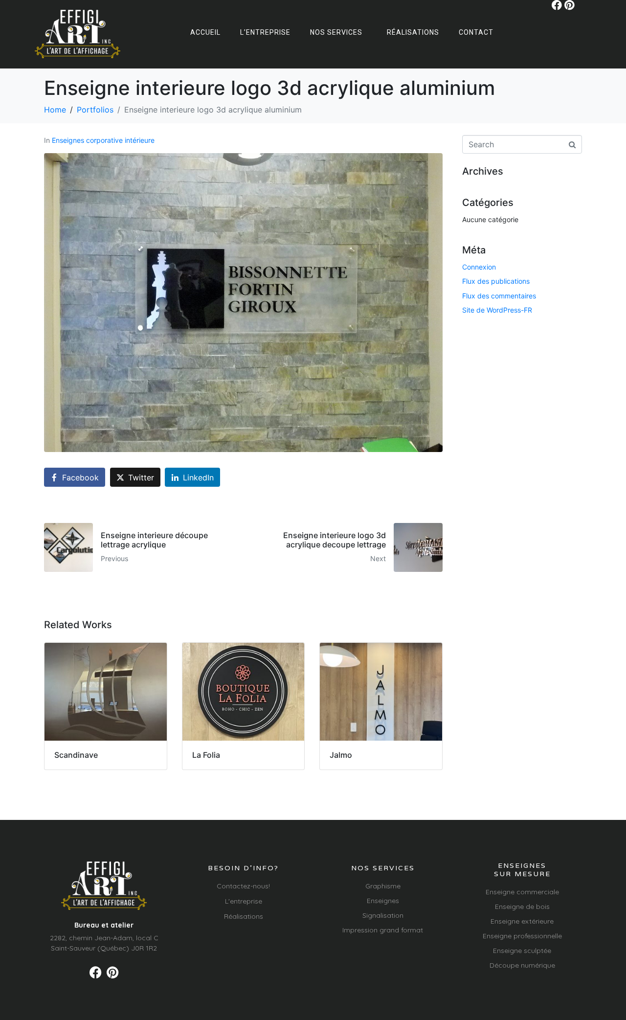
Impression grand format (382, 930)
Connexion (479, 267)
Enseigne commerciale (522, 891)
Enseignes (383, 900)
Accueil (205, 32)
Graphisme (383, 886)
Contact (476, 32)
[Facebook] (557, 5)
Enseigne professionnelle (522, 935)
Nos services (336, 32)
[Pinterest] (569, 5)
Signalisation (382, 915)
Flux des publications (496, 281)
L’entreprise (265, 32)
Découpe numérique (522, 965)
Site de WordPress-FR (497, 310)
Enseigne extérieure (522, 921)
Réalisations (413, 32)
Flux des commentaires (499, 296)
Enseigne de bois (522, 906)
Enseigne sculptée (522, 950)
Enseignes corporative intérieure (103, 140)
